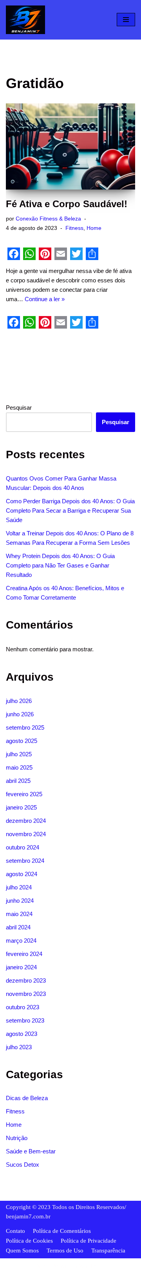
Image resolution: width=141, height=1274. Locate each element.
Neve (42, 1266)
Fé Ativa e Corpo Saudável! (66, 204)
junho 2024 (20, 900)
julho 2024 (19, 887)
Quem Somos (22, 1250)
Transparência (108, 1250)
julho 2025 (19, 754)
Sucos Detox (22, 1164)
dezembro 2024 (26, 820)
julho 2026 (19, 701)
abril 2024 (18, 927)
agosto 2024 (21, 874)
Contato (15, 1231)
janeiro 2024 (21, 967)
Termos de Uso (65, 1250)
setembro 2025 (25, 727)
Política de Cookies (29, 1241)
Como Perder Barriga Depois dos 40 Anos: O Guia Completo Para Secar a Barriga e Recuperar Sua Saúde (70, 510)
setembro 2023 (25, 1020)
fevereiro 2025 (24, 794)
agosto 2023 (21, 1033)
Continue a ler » (45, 299)
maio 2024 (19, 914)
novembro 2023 (26, 993)
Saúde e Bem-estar (31, 1151)
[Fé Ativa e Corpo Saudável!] (70, 146)
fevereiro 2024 (24, 954)
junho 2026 (20, 714)
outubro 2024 (22, 847)
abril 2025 (18, 780)
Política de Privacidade (88, 1241)
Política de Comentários (62, 1231)
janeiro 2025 (21, 807)
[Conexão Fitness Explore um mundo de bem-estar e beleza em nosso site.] (25, 19)
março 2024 (21, 940)
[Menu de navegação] (126, 19)
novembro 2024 (26, 834)
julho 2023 (19, 1047)
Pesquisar (19, 407)
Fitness (74, 228)
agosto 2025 (21, 740)
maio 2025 (19, 767)
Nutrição (16, 1138)
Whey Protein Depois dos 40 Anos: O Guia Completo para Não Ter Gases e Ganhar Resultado (60, 565)
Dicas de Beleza (27, 1098)
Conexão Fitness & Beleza (48, 219)
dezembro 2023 (26, 980)
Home (94, 228)
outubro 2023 (22, 1007)
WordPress (92, 1266)
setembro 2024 (25, 860)
